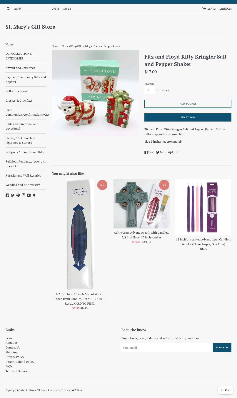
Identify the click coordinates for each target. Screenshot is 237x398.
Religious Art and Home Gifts (25, 152)
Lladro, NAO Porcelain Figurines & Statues (20, 140)
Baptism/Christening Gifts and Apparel (26, 79)
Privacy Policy (15, 357)
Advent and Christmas (20, 68)
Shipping (11, 352)
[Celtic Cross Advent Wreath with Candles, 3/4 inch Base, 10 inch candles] (142, 203)
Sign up (66, 8)
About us (11, 343)
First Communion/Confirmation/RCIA (26, 112)
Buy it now (188, 117)
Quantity (149, 84)
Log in (55, 8)
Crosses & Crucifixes (19, 100)
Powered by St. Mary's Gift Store (65, 390)
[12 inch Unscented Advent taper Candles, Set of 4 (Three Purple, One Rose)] (203, 207)
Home (10, 44)
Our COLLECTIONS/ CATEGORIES (19, 56)
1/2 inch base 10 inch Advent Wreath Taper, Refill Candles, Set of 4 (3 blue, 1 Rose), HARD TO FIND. (80, 298)
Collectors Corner (17, 91)
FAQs (9, 366)
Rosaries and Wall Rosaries (23, 175)
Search (10, 338)
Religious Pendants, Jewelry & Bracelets (26, 163)
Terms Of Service (17, 371)
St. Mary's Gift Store (30, 26)
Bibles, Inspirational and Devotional (22, 126)
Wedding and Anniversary (23, 185)
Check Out (225, 8)
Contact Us (13, 347)
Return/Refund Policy (20, 362)
